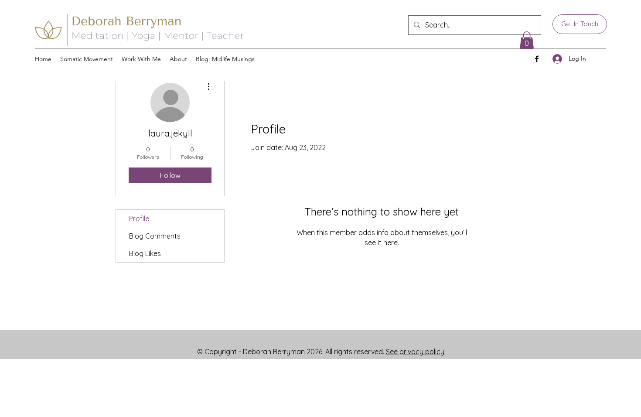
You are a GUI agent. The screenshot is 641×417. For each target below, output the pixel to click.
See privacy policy (415, 351)
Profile (139, 218)
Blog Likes (145, 253)
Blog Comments (155, 236)
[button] (141, 58)
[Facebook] (536, 59)
